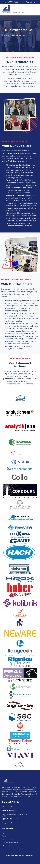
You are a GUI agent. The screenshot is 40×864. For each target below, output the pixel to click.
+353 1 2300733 (12, 818)
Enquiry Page (12, 822)
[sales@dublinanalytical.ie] (4, 815)
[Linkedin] (3, 807)
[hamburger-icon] (35, 9)
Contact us (30, 2)
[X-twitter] (7, 807)
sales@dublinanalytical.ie (17, 814)
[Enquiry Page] (4, 823)
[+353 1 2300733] (4, 819)
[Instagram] (11, 807)
